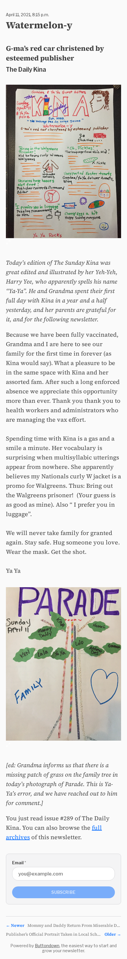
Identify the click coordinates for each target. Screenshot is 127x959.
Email (19, 862)
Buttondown (47, 945)
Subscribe (63, 892)
